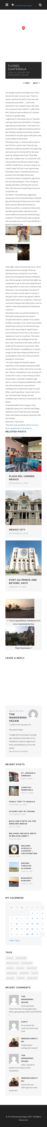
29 (32, 934)
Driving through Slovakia (26, 865)
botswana (21, 958)
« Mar (11, 940)
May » (17, 940)
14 (27, 924)
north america (26, 428)
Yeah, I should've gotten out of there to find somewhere (22, 1068)
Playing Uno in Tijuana (22, 811)
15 (32, 924)
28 (27, 934)
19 (17, 929)
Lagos (35, 973)
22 (32, 929)
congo (10, 968)
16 (37, 924)
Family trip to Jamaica (22, 802)
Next (35, 83)
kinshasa (24, 973)
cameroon (27, 963)
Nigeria (20, 978)
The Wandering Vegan (18, 717)
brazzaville (12, 963)
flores (7, 428)
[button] (23, 28)
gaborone (12, 973)
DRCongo (31, 968)
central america (32, 425)
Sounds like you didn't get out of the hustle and (23, 1087)
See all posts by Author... (19, 751)
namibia (10, 978)
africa (10, 958)
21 (27, 929)
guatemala (15, 428)
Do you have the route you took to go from (29, 1028)
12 (17, 924)
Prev (27, 83)
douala (20, 968)
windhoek (32, 978)
